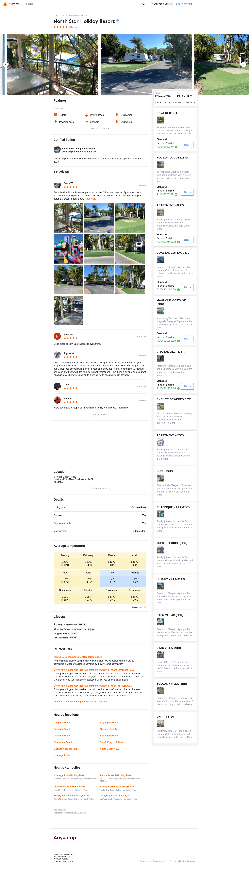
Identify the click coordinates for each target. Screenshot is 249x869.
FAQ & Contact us (62, 857)
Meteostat (142, 607)
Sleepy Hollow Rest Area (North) (71, 795)
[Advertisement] (100, 443)
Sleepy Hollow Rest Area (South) (117, 786)
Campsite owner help (64, 854)
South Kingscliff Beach (112, 742)
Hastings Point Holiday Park (69, 775)
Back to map (61, 16)
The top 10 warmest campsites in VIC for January (80, 701)
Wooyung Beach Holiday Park (116, 795)
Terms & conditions (63, 861)
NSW (70, 16)
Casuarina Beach (63, 742)
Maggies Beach (62, 722)
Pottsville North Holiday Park (115, 775)
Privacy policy (61, 859)
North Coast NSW (80, 16)
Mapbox (58, 813)
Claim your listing (162, 4)
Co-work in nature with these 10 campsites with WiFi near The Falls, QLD (93, 686)
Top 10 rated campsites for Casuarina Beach (78, 657)
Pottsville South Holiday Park (69, 786)
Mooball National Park (66, 749)
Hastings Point (62, 755)
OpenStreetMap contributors (75, 813)
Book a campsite (184, 4)
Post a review (100, 415)
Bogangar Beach (109, 722)
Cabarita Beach (62, 729)
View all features (100, 129)
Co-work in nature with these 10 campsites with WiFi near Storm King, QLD (94, 670)
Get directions (100, 489)
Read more (90, 199)
